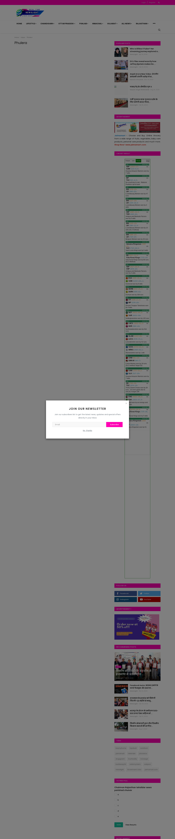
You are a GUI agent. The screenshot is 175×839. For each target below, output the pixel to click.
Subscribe (114, 424)
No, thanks (87, 430)
